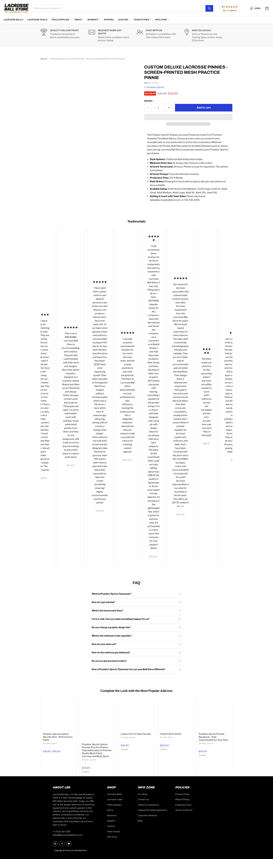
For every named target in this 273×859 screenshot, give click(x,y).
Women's (92, 19)
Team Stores (142, 19)
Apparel (109, 19)
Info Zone (161, 19)
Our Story (142, 794)
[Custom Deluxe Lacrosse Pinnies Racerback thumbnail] (45, 127)
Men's (78, 19)
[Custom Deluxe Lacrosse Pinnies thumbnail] (45, 70)
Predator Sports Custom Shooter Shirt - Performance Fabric (58, 737)
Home (44, 58)
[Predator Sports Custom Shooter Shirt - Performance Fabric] (58, 715)
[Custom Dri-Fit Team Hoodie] (136, 715)
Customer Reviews (147, 815)
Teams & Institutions (148, 805)
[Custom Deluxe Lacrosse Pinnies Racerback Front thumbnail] (45, 139)
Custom (123, 19)
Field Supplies (60, 19)
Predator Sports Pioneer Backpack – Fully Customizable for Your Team (213, 737)
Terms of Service (183, 810)
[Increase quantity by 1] (169, 108)
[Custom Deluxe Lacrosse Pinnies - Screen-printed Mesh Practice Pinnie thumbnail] (45, 84)
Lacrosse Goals (37, 19)
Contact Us (143, 799)
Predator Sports (155, 87)
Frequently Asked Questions (152, 810)
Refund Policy (182, 799)
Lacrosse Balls (13, 19)
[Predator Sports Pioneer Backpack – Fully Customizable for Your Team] (214, 715)
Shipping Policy (183, 805)
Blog (140, 820)
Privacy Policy (182, 794)
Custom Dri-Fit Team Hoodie (136, 734)
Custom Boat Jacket (170, 733)
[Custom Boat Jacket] (175, 715)
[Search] (209, 8)
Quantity (148, 101)
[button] (188, 117)
